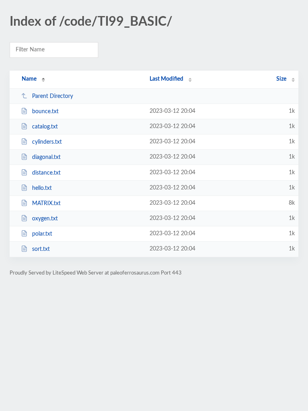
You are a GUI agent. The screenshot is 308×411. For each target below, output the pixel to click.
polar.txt (42, 234)
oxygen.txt (45, 219)
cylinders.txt (47, 142)
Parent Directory (52, 96)
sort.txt (41, 249)
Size (281, 79)
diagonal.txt (46, 157)
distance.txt (46, 173)
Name (29, 79)
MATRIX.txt (46, 203)
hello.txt (42, 188)
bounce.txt (45, 111)
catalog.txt (45, 127)
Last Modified (166, 79)
